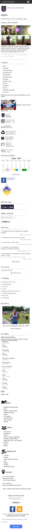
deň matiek (11, 56)
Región (5, 387)
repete (3, 56)
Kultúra (5, 379)
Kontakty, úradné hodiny (11, 439)
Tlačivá (6, 435)
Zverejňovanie (7, 77)
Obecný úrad (7, 432)
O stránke (22, 516)
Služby (5, 83)
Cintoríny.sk (5, 298)
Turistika (6, 455)
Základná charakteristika (11, 407)
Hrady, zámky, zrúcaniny (11, 459)
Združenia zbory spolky (10, 411)
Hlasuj (2, 391)
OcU (27, 514)
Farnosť (6, 444)
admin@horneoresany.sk (13, 516)
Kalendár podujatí (8, 90)
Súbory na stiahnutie (9, 358)
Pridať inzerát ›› (16, 273)
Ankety (5, 354)
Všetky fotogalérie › (16, 328)
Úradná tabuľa (7, 70)
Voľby (21, 235)
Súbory (6, 227)
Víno (5, 461)
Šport (4, 375)
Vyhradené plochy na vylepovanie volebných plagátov (14, 232)
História (5, 383)
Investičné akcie (8, 418)
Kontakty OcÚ (7, 73)
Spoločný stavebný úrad (9, 293)
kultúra (26, 55)
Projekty (5, 79)
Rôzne (21, 239)
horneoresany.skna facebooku (11, 178)
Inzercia (6, 267)
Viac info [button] (4, 522)
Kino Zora (5, 295)
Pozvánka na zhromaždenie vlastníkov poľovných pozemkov (10, 248)
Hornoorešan (22, 244)
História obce (7, 81)
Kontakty (6, 86)
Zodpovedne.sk (6, 284)
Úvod (4, 66)
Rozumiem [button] (16, 526)
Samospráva (6, 362)
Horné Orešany (8, 2)
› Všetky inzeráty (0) (6, 270)
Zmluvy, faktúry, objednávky (12, 437)
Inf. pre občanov (7, 366)
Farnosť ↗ (6, 92)
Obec (4, 371)
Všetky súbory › (16, 261)
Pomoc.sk (5, 286)
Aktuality (6, 68)
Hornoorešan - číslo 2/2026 (10, 242)
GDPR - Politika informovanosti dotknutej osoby (16, 489)
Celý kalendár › (16, 174)
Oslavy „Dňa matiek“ (9, 22)
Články (4, 346)
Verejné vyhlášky (21, 251)
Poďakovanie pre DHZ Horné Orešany (14, 237)
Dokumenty (6, 75)
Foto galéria (7, 416)
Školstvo (6, 442)
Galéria (5, 88)
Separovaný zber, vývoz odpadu (13, 440)
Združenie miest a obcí (8, 282)
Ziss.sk (4, 289)
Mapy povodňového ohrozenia (11, 291)
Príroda (6, 457)
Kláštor (6, 445)
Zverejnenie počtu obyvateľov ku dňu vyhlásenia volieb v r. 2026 (16, 254)
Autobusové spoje (9, 466)
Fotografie (6, 350)
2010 (6, 56)
